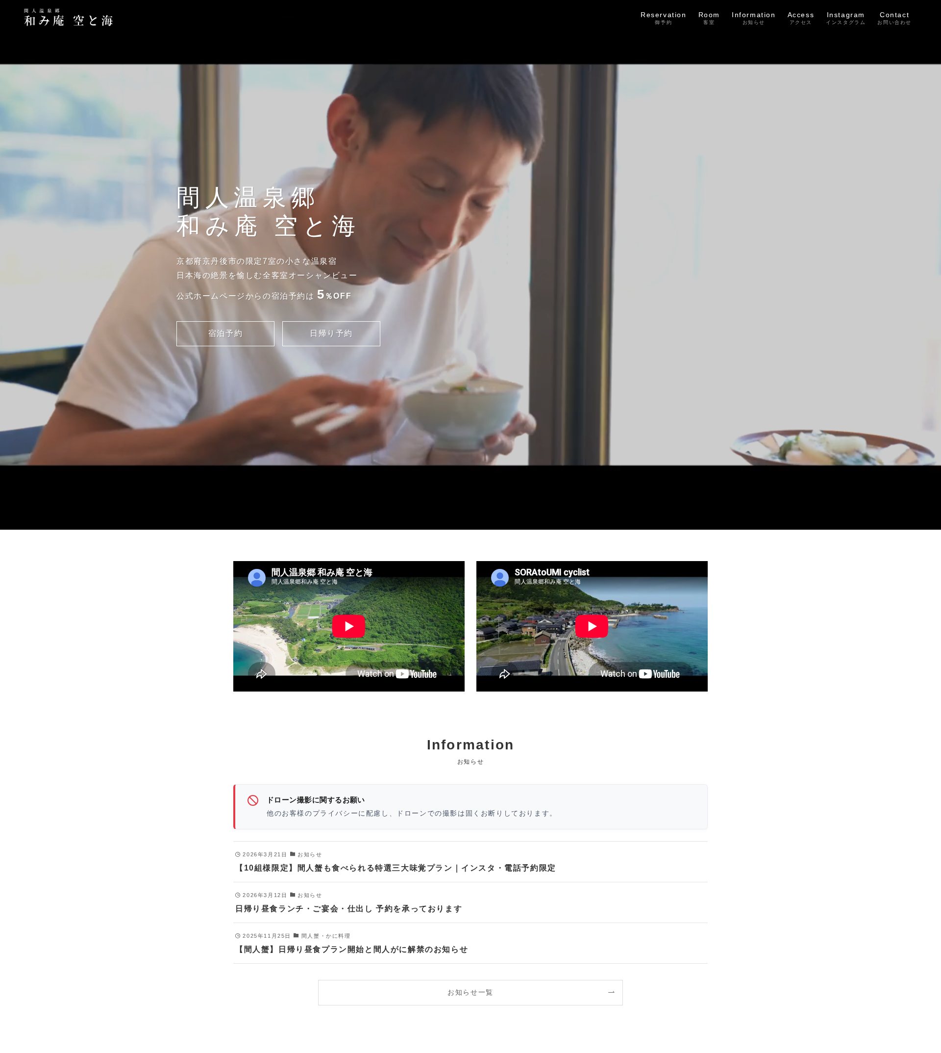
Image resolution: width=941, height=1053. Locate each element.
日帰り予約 (331, 333)
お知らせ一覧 (470, 992)
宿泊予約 (225, 333)
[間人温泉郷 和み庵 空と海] (70, 17)
